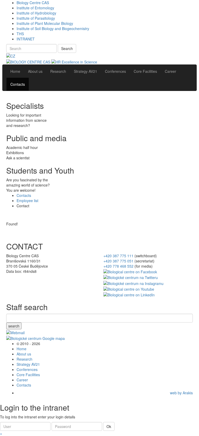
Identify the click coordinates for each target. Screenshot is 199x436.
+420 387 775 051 (118, 260)
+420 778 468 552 (118, 266)
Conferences (27, 369)
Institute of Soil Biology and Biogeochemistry (53, 28)
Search (67, 48)
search (13, 325)
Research (24, 359)
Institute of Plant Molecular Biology (45, 23)
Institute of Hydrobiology (36, 13)
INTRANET (26, 38)
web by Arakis (181, 392)
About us (24, 353)
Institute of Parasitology (36, 18)
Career (22, 379)
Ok (108, 426)
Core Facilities (28, 374)
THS (20, 33)
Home (21, 348)
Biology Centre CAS (33, 2)
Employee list (27, 200)
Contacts (24, 195)
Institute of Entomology (35, 7)
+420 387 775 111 (118, 255)
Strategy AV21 (28, 364)
